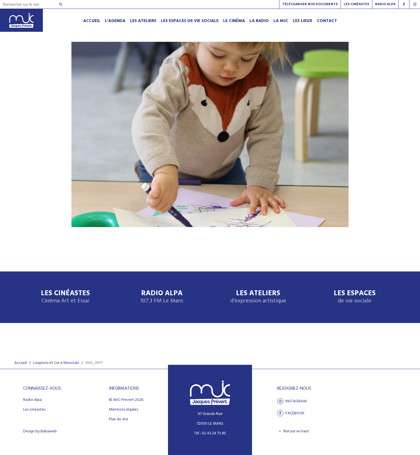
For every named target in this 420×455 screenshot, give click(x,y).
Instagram (296, 401)
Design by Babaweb (40, 432)
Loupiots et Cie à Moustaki (56, 363)
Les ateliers (258, 297)
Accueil (20, 363)
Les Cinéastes (356, 4)
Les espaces (355, 297)
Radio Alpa (161, 297)
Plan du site (118, 419)
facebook (295, 413)
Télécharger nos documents (310, 4)
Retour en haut (296, 431)
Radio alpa (385, 4)
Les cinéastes (34, 410)
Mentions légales (123, 410)
